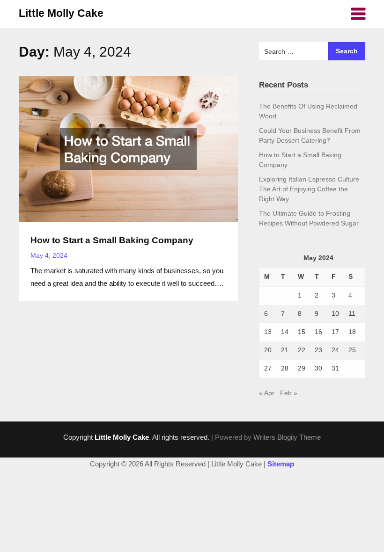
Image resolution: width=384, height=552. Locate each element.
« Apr (266, 393)
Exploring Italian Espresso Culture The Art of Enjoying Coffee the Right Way (309, 189)
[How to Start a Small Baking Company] (128, 148)
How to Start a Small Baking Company (111, 240)
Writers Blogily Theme (287, 437)
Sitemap (280, 464)
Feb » (288, 393)
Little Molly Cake (61, 13)
